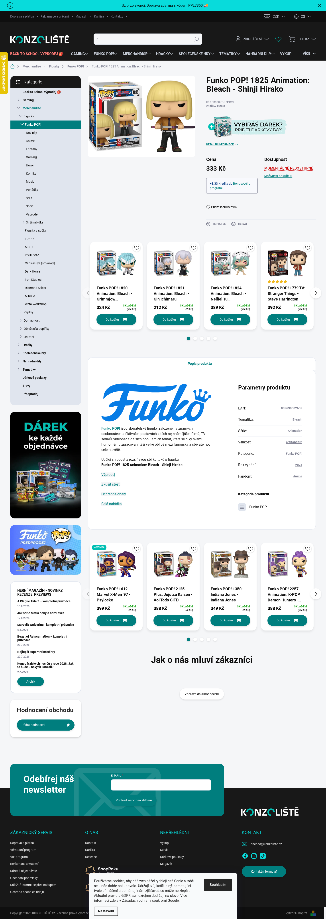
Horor (30, 165)
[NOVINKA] (116, 564)
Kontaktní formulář (264, 871)
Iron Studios (33, 279)
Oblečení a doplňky (36, 328)
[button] (188, 338)
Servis (164, 850)
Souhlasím (218, 885)
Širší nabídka (34, 222)
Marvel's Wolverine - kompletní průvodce (45, 625)
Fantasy (31, 149)
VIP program (19, 857)
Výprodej (32, 214)
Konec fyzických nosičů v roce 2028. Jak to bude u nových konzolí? (45, 665)
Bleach (297, 419)
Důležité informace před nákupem (33, 885)
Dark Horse (32, 271)
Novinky (31, 132)
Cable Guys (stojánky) (40, 263)
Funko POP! (33, 124)
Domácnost (32, 320)
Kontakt (90, 843)
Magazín (81, 16)
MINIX (29, 247)
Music (30, 181)
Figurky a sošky (35, 230)
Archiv (30, 681)
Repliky (28, 312)
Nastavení (106, 911)
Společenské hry (34, 353)
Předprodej (30, 394)
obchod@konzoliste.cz (266, 844)
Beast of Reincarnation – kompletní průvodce (42, 638)
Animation (295, 431)
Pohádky (32, 190)
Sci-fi (29, 198)
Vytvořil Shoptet (296, 913)
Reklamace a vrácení (55, 16)
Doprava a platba (22, 16)
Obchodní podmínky (24, 878)
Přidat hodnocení (33, 725)
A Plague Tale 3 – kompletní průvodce (44, 601)
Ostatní (29, 337)
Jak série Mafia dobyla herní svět (40, 613)
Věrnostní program (23, 850)
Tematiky (29, 369)
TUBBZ (29, 239)
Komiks (31, 173)
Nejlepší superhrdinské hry (36, 652)
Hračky (27, 345)
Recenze (91, 857)
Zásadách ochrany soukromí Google (150, 900)
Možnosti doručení (278, 176)
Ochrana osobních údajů (27, 892)
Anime (30, 141)
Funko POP (258, 507)
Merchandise (32, 108)
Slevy (26, 385)
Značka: (215, 106)
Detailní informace (220, 144)
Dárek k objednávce (23, 871)
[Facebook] (245, 855)
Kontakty (117, 16)
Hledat (196, 39)
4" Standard (294, 442)
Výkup (164, 843)
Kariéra (99, 16)
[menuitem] (38, 54)
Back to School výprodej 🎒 (42, 92)
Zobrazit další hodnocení (202, 694)
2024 (298, 465)
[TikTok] (262, 855)
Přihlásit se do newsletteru (134, 800)
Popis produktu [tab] (200, 364)
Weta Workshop (36, 304)
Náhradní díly (32, 361)
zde (113, 900)
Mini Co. (30, 296)
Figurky (29, 116)
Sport (29, 206)
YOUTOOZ (32, 255)
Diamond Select (35, 288)
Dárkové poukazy (35, 377)
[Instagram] (254, 855)
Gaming (28, 100)
